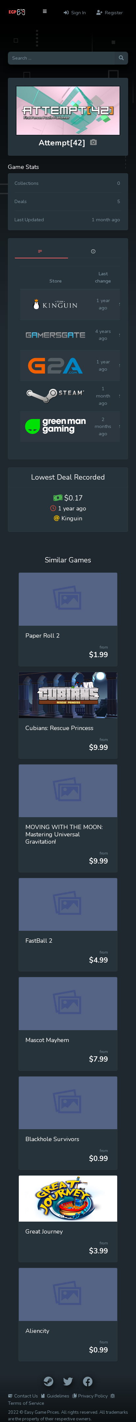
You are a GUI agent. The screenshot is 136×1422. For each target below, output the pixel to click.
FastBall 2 (38, 941)
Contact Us (26, 1396)
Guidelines (58, 1396)
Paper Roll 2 (42, 636)
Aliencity (37, 1331)
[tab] (41, 251)
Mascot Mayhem (47, 1040)
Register (113, 12)
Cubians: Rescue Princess (59, 728)
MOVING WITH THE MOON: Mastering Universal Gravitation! (64, 834)
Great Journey (44, 1232)
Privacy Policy (93, 1396)
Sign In (78, 12)
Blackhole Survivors (52, 1139)
